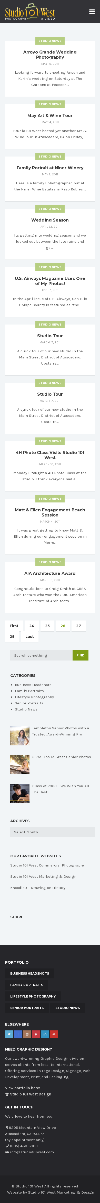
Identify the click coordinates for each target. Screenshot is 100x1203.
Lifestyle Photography (34, 697)
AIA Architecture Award (50, 573)
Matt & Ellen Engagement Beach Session (50, 513)
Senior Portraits (29, 703)
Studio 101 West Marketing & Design (43, 876)
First (14, 626)
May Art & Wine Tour (49, 115)
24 (31, 626)
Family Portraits (29, 691)
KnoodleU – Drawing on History (37, 887)
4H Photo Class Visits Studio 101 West (50, 455)
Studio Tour (50, 335)
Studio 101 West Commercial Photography (47, 865)
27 (78, 626)
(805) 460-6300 (24, 1146)
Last (29, 636)
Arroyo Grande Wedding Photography (50, 55)
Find (80, 655)
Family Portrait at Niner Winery (50, 167)
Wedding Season (50, 220)
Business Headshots (33, 684)
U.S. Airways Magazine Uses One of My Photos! (50, 281)
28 (12, 636)
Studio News (50, 41)
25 (47, 626)
